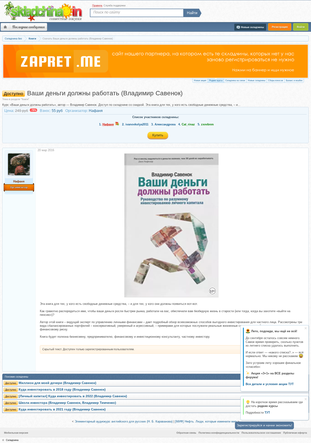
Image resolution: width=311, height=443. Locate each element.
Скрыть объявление (305, 328)
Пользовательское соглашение (261, 432)
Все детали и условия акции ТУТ (270, 384)
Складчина (12, 440)
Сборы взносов (275, 80)
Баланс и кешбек (294, 80)
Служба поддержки (114, 5)
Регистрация (280, 27)
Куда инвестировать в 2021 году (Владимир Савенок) (62, 409)
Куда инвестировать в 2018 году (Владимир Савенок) (62, 389)
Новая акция (200, 80)
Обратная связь (186, 432)
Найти (192, 13)
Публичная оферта (295, 432)
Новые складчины (256, 80)
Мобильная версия (16, 432)
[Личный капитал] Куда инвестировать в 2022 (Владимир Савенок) (73, 396)
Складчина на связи (235, 80)
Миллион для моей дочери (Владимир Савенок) (57, 383)
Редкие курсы (215, 80)
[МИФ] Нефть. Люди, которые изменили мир (206, 421)
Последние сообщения (28, 27)
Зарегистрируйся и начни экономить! (264, 425)
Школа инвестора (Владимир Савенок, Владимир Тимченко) (67, 402)
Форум (5, 27)
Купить (157, 135)
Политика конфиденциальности (219, 432)
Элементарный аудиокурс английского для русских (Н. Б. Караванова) (124, 421)
